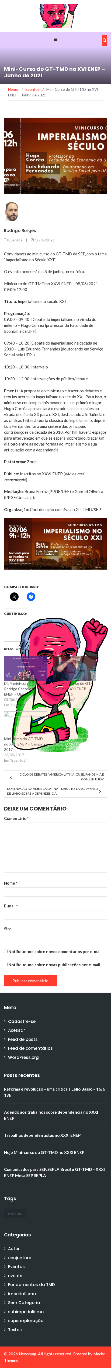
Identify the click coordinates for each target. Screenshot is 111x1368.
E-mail (11, 905)
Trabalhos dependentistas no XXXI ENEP (42, 1135)
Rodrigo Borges (20, 230)
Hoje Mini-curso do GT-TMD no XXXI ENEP (44, 1152)
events (15, 1276)
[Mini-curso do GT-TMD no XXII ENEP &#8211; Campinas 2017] (25, 723)
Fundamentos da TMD (31, 1284)
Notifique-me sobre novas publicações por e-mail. (54, 964)
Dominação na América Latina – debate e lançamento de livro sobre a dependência (52, 791)
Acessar (16, 1030)
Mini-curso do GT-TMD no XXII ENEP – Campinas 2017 (25, 744)
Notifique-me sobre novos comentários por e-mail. (55, 951)
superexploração (25, 1320)
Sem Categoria (24, 1302)
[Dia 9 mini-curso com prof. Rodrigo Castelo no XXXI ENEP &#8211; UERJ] (25, 668)
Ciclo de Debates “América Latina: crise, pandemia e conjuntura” (61, 776)
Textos (15, 1330)
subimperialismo (26, 1312)
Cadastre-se (22, 1021)
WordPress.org (23, 1057)
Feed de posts (23, 1039)
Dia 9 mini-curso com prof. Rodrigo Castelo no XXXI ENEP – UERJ (25, 688)
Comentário (16, 818)
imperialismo (22, 1294)
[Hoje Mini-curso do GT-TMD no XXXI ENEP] (74, 668)
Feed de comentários (30, 1048)
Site (8, 928)
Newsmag (27, 1353)
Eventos (15, 240)
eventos (15, 1213)
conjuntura (20, 1258)
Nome (11, 883)
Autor (14, 1248)
